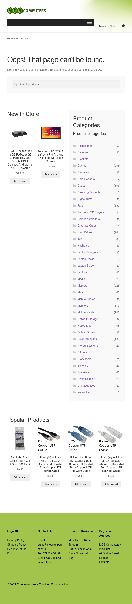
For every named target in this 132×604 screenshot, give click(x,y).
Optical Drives (86, 332)
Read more (50, 174)
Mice (80, 292)
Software (83, 365)
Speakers (83, 372)
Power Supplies (87, 339)
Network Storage (88, 319)
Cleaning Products (89, 192)
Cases (81, 185)
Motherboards (86, 312)
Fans (81, 205)
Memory (82, 285)
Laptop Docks (86, 259)
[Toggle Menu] (89, 22)
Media (81, 279)
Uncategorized (86, 385)
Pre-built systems (88, 345)
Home (14, 38)
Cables (82, 165)
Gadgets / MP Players (91, 212)
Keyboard (83, 245)
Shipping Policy (16, 544)
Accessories (85, 146)
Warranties (84, 392)
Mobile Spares (86, 299)
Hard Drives (85, 232)
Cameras (83, 172)
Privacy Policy (16, 540)
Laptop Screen (86, 265)
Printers (82, 352)
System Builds (86, 379)
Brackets (83, 159)
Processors (84, 359)
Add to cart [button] (19, 181)
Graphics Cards (87, 225)
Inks (80, 239)
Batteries (83, 152)
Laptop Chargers (88, 252)
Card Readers (86, 179)
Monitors (83, 305)
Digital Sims (85, 199)
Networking (84, 325)
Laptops (82, 272)
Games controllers (89, 219)
